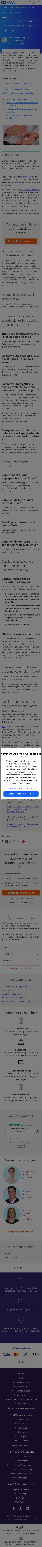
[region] (21, 773)
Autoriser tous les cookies (21, 794)
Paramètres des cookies (21, 788)
